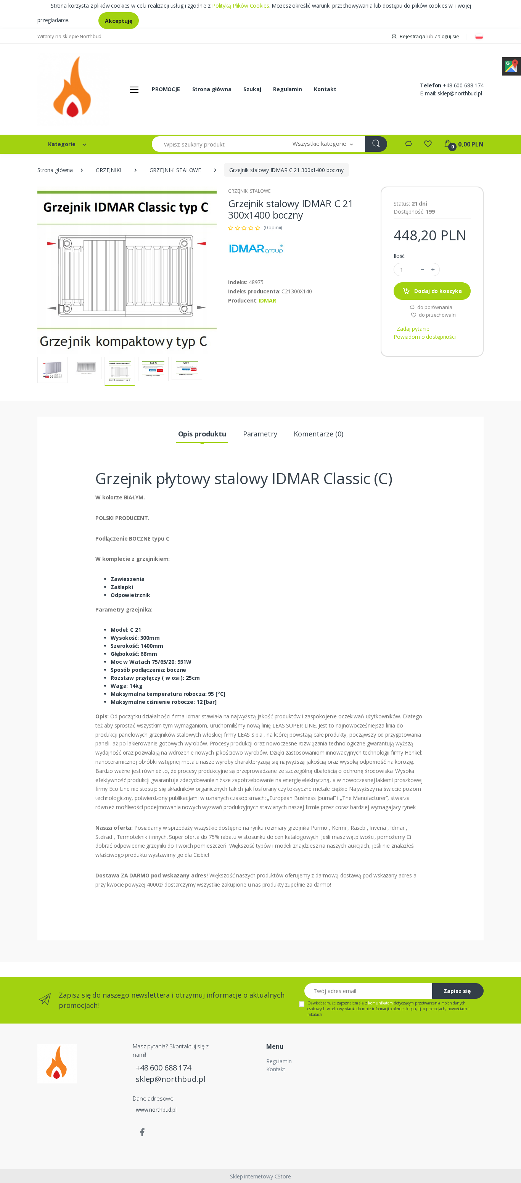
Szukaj (252, 89)
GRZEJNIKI (108, 170)
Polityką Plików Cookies (240, 5)
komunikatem (380, 1003)
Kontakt (325, 89)
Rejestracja (412, 36)
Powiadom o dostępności (425, 336)
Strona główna (212, 89)
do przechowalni (437, 314)
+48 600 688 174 (463, 85)
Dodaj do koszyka (437, 291)
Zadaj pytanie (413, 328)
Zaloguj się (446, 36)
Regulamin (287, 89)
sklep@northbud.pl (459, 93)
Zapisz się (457, 991)
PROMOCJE (166, 89)
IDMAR (267, 300)
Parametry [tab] (260, 433)
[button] (322, 144)
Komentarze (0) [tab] (318, 433)
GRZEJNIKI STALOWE (175, 170)
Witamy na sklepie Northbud (69, 36)
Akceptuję (118, 20)
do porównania (434, 307)
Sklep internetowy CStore (260, 1176)
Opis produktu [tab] (202, 433)
